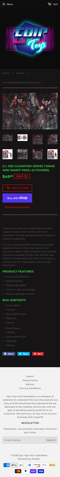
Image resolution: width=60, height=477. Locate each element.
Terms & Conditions (30, 388)
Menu (10, 4)
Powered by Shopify (29, 458)
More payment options (17, 207)
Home (5, 73)
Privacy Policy (30, 380)
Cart (55, 4)
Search (30, 376)
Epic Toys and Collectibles (32, 455)
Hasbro (20, 73)
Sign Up (51, 440)
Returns (30, 384)
